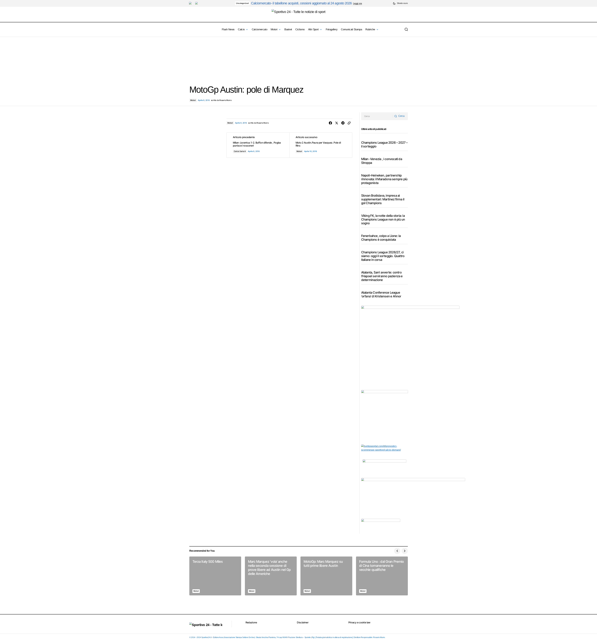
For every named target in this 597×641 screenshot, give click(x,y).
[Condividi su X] (337, 123)
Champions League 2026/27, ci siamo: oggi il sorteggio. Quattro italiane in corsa (383, 256)
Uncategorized (242, 3)
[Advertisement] (93, 59)
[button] (400, 3)
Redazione (251, 622)
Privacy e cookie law (359, 622)
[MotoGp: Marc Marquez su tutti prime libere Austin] (326, 576)
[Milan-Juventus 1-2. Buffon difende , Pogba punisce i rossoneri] (258, 145)
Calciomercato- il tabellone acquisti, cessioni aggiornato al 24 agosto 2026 (301, 3)
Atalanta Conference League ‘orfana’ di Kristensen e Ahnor (381, 294)
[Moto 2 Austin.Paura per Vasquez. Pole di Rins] (320, 145)
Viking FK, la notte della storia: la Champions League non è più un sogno (383, 219)
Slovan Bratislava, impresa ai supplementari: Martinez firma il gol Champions (382, 199)
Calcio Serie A (240, 151)
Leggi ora (357, 3)
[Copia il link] (349, 123)
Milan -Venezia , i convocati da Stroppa (381, 161)
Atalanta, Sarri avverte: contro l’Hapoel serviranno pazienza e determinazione (382, 276)
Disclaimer (302, 622)
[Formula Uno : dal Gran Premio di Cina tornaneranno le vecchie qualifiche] (382, 576)
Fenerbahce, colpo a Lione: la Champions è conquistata (381, 237)
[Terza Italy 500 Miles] (215, 576)
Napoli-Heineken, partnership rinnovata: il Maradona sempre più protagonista (384, 179)
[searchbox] (377, 116)
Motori (193, 100)
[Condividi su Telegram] (343, 123)
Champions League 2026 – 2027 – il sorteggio (384, 144)
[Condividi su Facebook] (330, 123)
